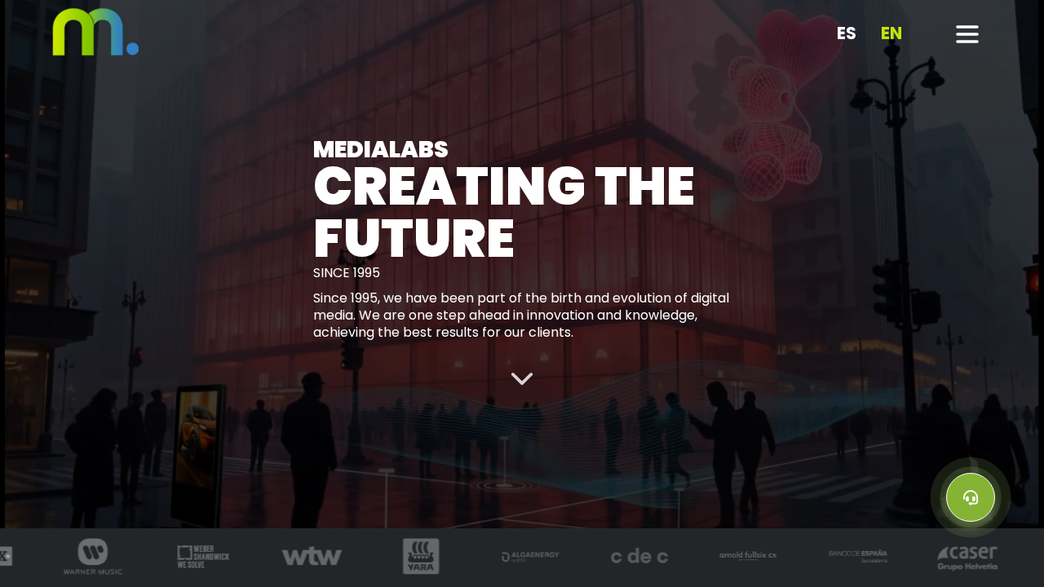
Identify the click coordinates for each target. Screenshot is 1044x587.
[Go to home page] (95, 52)
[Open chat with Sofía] (970, 497)
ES (846, 33)
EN (891, 33)
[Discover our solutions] (522, 377)
